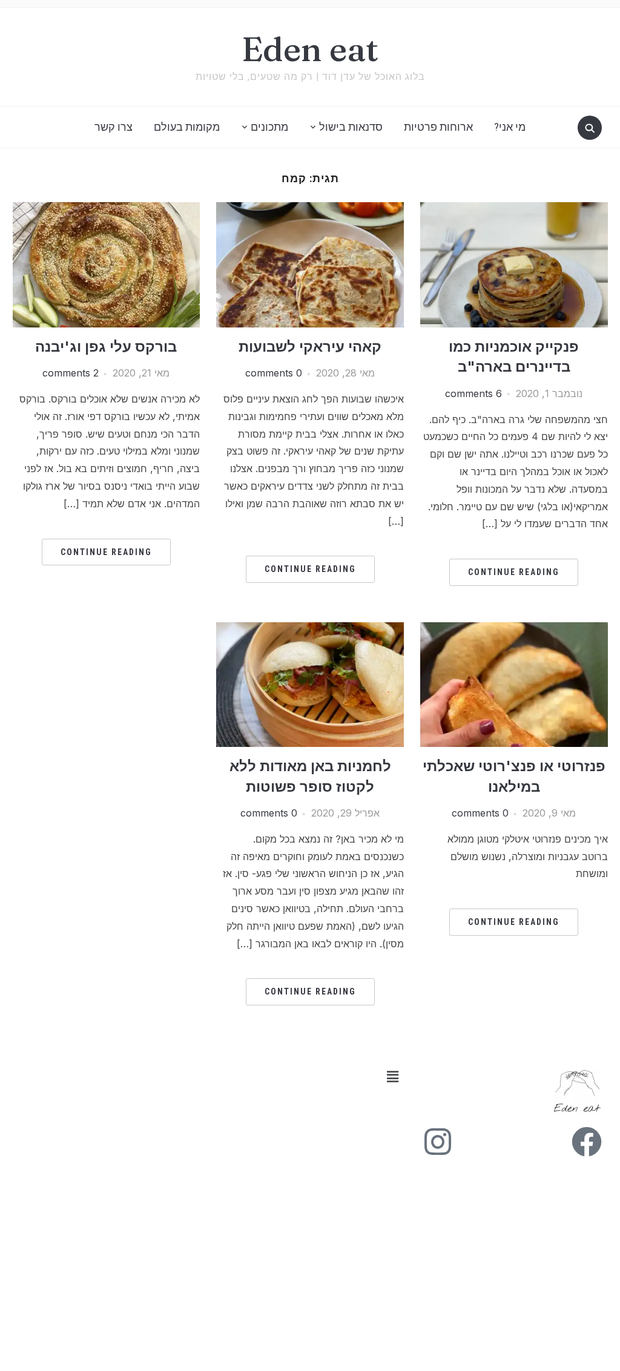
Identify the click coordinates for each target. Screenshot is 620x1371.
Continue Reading (513, 572)
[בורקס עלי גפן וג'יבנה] (106, 209)
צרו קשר (113, 126)
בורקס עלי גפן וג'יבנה (106, 346)
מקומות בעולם (187, 126)
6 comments (473, 393)
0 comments (273, 373)
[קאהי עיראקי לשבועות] (310, 209)
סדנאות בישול (351, 126)
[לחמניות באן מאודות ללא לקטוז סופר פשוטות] (310, 629)
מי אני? (510, 126)
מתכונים (269, 126)
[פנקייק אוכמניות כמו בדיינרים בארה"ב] (514, 209)
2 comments (70, 373)
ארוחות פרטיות (438, 126)
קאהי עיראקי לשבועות (310, 346)
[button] (211, 1077)
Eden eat (310, 49)
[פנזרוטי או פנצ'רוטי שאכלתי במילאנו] (514, 629)
